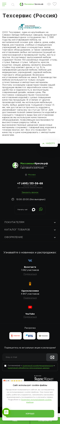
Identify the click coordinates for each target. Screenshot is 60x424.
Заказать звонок (30, 192)
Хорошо (30, 414)
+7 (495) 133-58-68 (30, 183)
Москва (32, 175)
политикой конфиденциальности (37, 365)
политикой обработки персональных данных (29, 368)
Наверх (50, 143)
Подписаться (30, 274)
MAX (15, 421)
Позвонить (45, 421)
